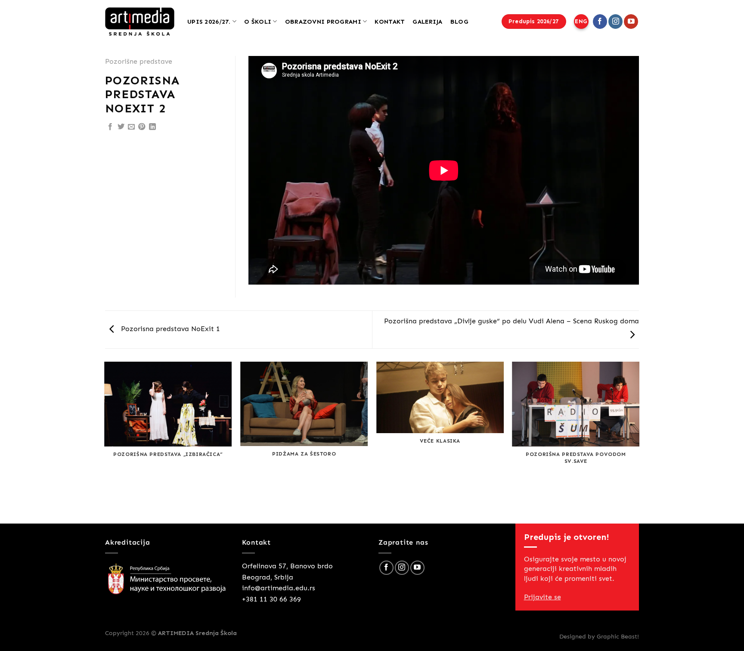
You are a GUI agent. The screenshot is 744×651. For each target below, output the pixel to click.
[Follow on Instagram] (615, 21)
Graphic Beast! (618, 636)
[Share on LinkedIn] (152, 127)
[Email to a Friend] (131, 127)
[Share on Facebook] (110, 127)
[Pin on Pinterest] (141, 127)
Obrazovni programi (323, 21)
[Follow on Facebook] (600, 21)
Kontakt (390, 21)
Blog (459, 21)
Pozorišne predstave (138, 61)
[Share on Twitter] (121, 127)
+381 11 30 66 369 (271, 599)
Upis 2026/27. (209, 21)
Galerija (427, 21)
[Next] (638, 442)
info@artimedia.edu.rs (278, 588)
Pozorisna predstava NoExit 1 (169, 329)
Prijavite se (542, 597)
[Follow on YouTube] (631, 21)
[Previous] (105, 442)
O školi (257, 21)
